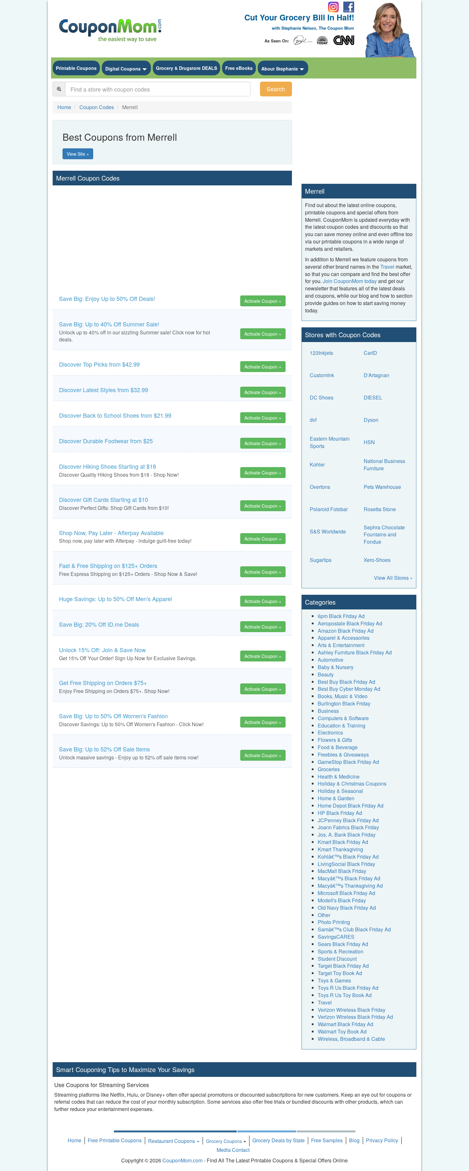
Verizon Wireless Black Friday (351, 1009)
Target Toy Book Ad (340, 973)
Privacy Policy (382, 1140)
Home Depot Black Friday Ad (350, 805)
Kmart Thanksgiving (340, 849)
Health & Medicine (339, 776)
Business (328, 710)
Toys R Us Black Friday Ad (348, 987)
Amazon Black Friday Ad (346, 630)
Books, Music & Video (343, 696)
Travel (387, 266)
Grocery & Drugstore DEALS (186, 68)
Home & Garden (336, 798)
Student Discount (337, 958)
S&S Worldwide (328, 531)
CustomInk (322, 375)
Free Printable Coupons (115, 1140)
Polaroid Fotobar (329, 509)
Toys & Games (334, 980)
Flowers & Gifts (335, 739)
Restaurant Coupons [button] (172, 1141)
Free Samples (327, 1140)
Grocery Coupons (224, 1141)
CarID (370, 352)
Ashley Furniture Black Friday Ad (355, 652)
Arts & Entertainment (341, 645)
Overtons (320, 486)
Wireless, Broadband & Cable (351, 1038)
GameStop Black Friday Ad (348, 761)
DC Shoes (321, 397)
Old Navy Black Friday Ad (347, 907)
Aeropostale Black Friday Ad (350, 623)
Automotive (330, 659)
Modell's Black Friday (342, 900)
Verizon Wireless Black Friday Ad (355, 1016)
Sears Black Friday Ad (343, 944)
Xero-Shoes (377, 559)
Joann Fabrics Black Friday (348, 827)
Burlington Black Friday (344, 703)
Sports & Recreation (340, 951)
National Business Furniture (384, 464)
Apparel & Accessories (343, 637)
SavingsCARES (336, 936)
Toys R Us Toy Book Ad (345, 995)
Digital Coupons (123, 68)
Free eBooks (239, 68)
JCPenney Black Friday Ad (348, 820)
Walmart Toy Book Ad (342, 1031)
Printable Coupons (76, 68)
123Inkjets (321, 352)
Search (276, 89)
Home (74, 1140)
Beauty (326, 674)
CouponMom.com (182, 1160)
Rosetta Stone (380, 509)
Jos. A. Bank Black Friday (347, 834)
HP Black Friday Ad (340, 813)
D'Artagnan (376, 375)
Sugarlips (320, 559)
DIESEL (373, 397)
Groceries (329, 769)
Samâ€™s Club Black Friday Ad (354, 929)
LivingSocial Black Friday (346, 864)
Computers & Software (343, 718)
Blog (354, 1140)
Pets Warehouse (382, 486)
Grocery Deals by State (278, 1140)
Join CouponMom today (350, 281)
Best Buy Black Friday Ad (346, 681)
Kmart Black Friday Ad (343, 842)
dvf (313, 419)
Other (324, 915)
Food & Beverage (338, 747)
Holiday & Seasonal (340, 790)
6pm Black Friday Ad (341, 616)
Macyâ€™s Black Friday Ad (349, 878)
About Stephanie (279, 68)
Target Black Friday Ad (343, 965)
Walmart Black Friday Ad (345, 1024)
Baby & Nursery (336, 667)
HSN (369, 442)
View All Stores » (393, 577)
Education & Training (341, 725)
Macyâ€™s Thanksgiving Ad (350, 885)
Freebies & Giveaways (343, 754)
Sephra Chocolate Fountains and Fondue (384, 535)
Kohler (317, 464)
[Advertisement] (172, 233)
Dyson (371, 419)
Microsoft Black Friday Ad (346, 893)
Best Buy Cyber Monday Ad (349, 688)
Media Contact (233, 1149)
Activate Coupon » (262, 301)
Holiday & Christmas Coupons (352, 783)
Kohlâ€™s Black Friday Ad (348, 856)
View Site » (78, 154)
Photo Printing (334, 922)
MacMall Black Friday (342, 871)
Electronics (330, 732)
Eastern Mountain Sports (330, 442)
